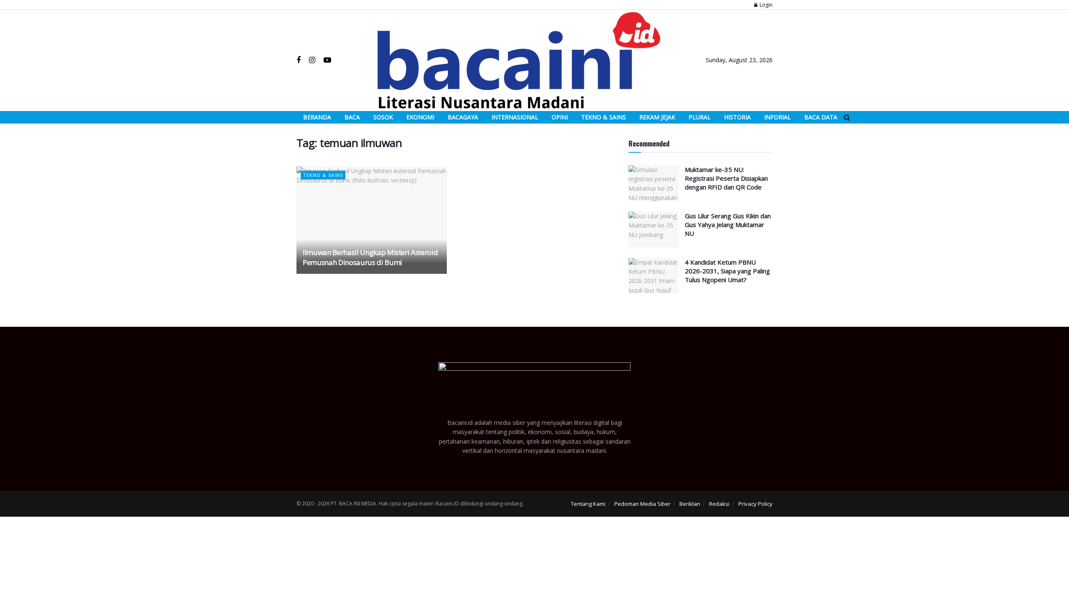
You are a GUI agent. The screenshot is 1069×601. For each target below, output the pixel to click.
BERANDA (317, 117)
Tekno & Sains (323, 175)
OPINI (560, 117)
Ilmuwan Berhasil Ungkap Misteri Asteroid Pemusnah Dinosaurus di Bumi (370, 257)
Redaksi (719, 504)
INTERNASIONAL (514, 117)
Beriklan (689, 504)
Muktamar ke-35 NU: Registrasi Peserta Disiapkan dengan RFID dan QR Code (726, 178)
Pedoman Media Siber (642, 504)
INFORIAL (777, 117)
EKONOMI (420, 117)
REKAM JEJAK (657, 117)
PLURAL (700, 117)
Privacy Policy (755, 504)
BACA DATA (820, 117)
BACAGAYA (463, 117)
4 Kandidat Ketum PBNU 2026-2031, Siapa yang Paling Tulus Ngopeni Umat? (727, 271)
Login (765, 4)
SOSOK (383, 117)
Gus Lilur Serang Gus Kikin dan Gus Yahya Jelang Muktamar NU (728, 224)
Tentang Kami (588, 504)
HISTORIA (737, 117)
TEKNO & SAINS (603, 117)
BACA (352, 117)
